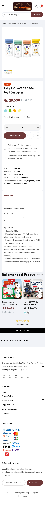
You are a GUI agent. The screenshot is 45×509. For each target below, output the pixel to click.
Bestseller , (22, 181)
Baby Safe (18, 174)
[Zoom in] (38, 31)
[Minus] (7, 127)
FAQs (4, 392)
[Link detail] (4, 375)
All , (15, 181)
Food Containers (21, 177)
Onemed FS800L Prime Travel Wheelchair (32, 303)
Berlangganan (35, 483)
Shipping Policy (8, 405)
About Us (6, 413)
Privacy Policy (7, 396)
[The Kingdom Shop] (23, 6)
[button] (31, 135)
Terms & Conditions (10, 409)
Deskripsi (8, 195)
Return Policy (7, 400)
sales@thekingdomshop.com (14, 369)
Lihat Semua (35, 274)
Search (37, 14)
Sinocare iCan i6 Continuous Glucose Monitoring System (9, 303)
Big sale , (31, 181)
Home (4, 24)
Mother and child (20, 184)
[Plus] (38, 127)
